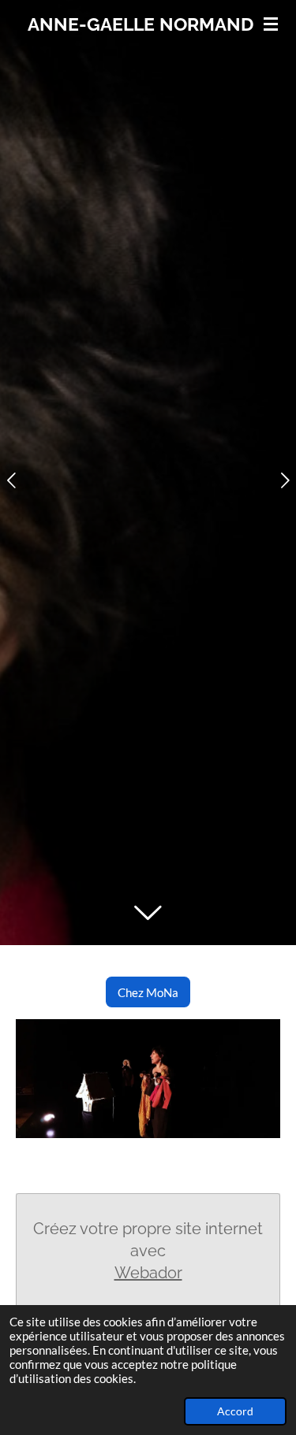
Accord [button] (235, 1411)
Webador (148, 1272)
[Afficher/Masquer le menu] (270, 23)
